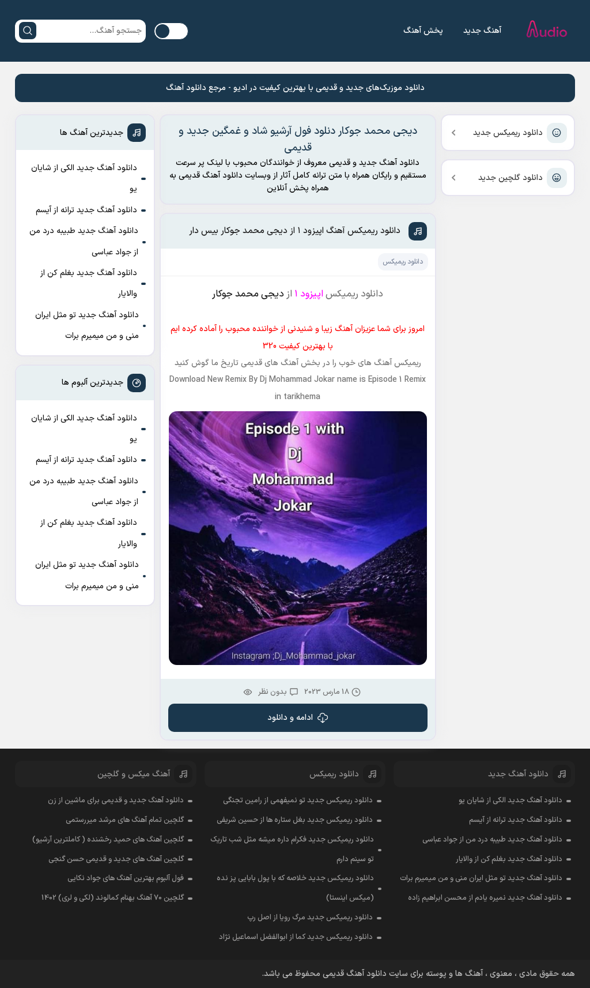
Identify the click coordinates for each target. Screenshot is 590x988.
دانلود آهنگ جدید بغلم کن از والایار (88, 283)
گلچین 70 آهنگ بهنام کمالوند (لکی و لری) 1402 (112, 898)
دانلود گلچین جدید (510, 178)
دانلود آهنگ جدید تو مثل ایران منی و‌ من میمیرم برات (87, 325)
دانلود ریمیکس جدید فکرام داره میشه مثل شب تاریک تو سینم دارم (292, 849)
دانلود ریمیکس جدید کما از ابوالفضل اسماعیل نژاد (296, 937)
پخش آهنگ (423, 31)
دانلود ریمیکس (403, 262)
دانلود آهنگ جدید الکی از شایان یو (84, 178)
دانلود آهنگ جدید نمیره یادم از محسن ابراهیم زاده (485, 898)
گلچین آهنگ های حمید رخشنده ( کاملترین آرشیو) (108, 840)
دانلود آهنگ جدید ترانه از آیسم (86, 210)
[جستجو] (27, 30)
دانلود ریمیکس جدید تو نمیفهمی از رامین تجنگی (298, 800)
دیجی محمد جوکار (248, 294)
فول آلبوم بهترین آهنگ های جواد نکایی (125, 878)
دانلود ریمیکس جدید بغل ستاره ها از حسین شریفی (295, 820)
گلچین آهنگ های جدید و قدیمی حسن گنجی (116, 859)
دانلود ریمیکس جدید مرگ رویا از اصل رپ (310, 917)
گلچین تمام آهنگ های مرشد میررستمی (125, 820)
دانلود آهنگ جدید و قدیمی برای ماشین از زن (116, 800)
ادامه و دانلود (290, 718)
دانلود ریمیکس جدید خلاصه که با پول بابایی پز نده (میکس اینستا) (295, 888)
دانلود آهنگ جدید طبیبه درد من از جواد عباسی (83, 241)
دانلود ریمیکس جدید (508, 133)
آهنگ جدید (482, 31)
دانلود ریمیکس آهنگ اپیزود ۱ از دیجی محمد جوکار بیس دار (294, 231)
